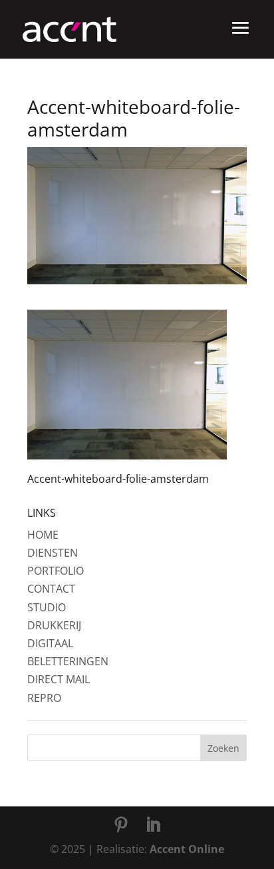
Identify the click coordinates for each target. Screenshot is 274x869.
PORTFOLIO (55, 570)
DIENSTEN (52, 552)
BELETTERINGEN (67, 661)
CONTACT (51, 588)
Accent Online (187, 849)
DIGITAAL (50, 643)
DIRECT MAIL (58, 679)
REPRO (44, 698)
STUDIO (46, 607)
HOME (43, 534)
